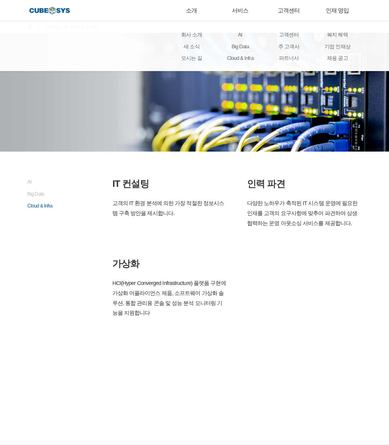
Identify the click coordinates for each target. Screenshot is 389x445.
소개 (191, 10)
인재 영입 (337, 10)
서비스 (240, 10)
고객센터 (289, 10)
